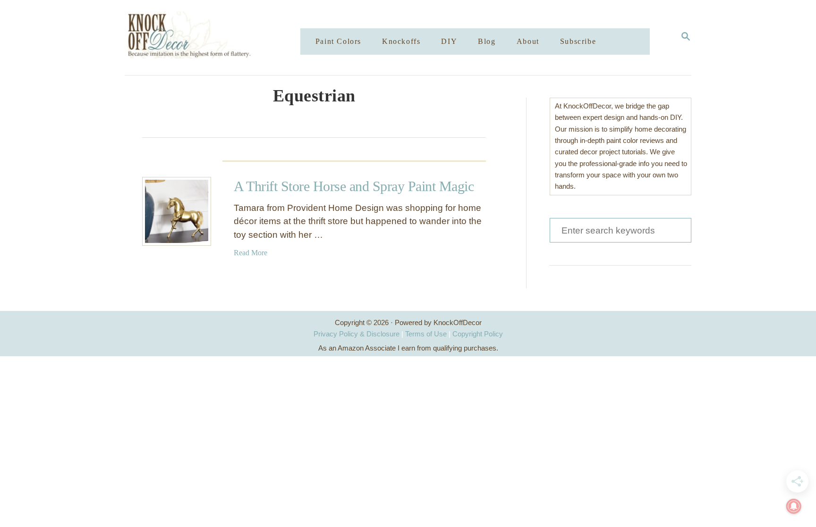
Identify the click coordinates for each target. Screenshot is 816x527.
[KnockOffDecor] (219, 37)
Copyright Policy (477, 334)
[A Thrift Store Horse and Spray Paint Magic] (176, 211)
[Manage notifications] (793, 506)
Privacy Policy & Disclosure (357, 334)
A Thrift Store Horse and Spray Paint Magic (354, 186)
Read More (250, 253)
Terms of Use (426, 334)
